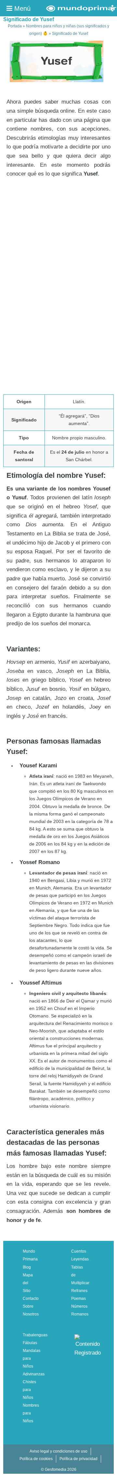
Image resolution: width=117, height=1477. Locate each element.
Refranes (79, 1290)
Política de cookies (36, 1459)
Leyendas (80, 1259)
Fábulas (30, 1343)
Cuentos (78, 1251)
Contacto (31, 1298)
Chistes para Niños (29, 1390)
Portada (15, 26)
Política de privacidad (78, 1459)
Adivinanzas (34, 1374)
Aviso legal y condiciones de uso (58, 1451)
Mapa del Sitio (28, 1283)
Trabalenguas (35, 1335)
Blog (27, 1267)
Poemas (78, 1298)
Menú (21, 8)
